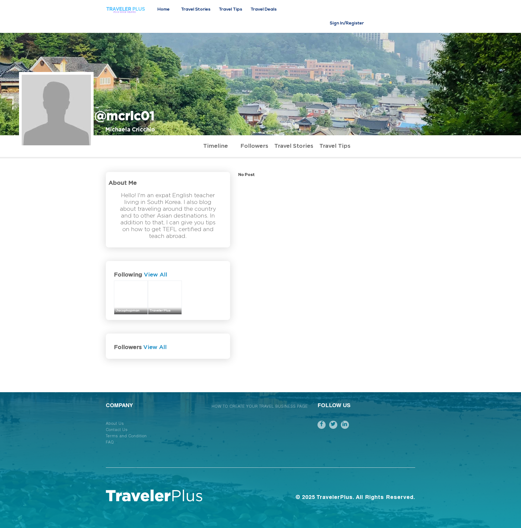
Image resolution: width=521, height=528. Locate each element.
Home (163, 9)
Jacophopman (127, 310)
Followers (254, 146)
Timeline (215, 146)
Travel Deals (263, 9)
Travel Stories (196, 9)
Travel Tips (230, 9)
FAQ (110, 443)
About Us (115, 424)
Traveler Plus (160, 310)
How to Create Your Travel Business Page (260, 407)
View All (155, 275)
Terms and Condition (126, 436)
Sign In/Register (347, 23)
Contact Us (117, 430)
